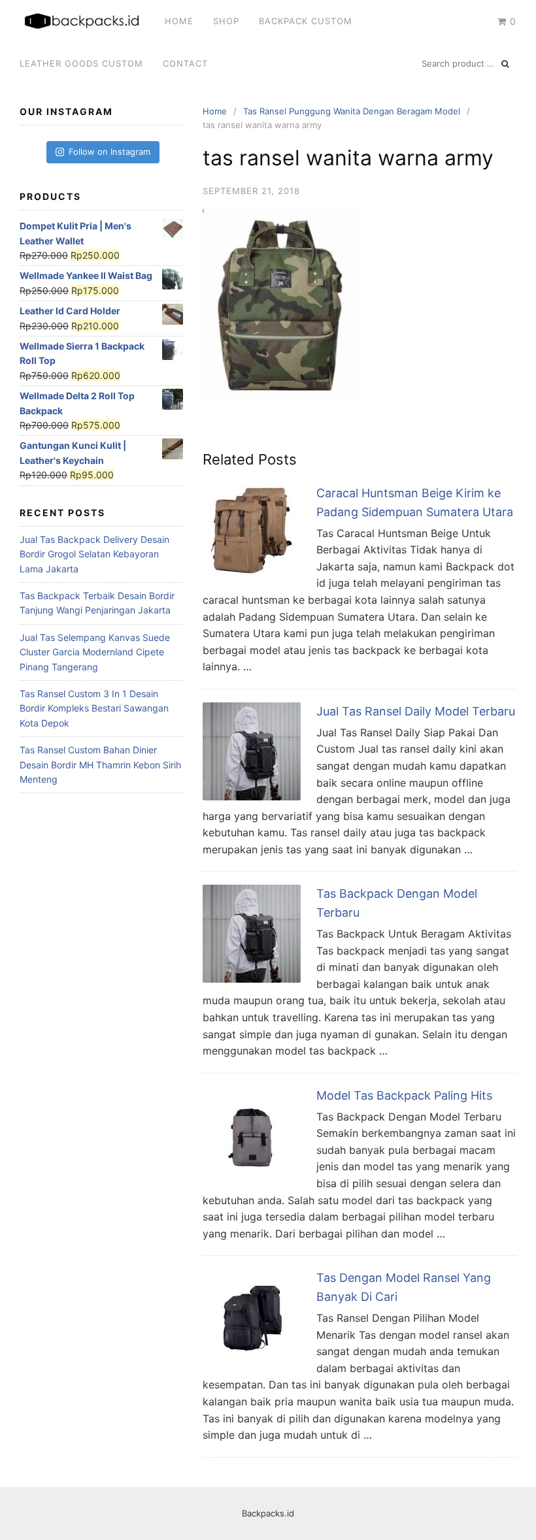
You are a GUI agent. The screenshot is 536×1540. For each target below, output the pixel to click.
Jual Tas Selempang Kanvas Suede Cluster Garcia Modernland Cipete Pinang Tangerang (95, 652)
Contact (185, 63)
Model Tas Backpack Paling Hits (404, 1095)
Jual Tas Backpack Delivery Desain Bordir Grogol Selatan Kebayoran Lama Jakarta (94, 554)
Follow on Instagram (109, 151)
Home (179, 21)
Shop (226, 21)
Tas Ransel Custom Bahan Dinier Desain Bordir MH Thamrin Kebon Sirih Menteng (100, 764)
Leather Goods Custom (81, 63)
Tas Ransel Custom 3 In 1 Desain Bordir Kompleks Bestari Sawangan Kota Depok (94, 708)
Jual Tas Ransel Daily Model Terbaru (415, 711)
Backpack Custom (305, 21)
